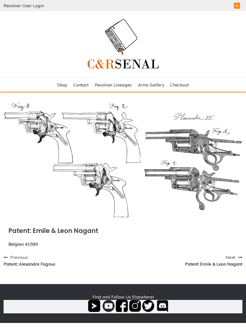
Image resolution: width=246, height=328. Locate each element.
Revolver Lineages (113, 84)
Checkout (179, 84)
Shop (62, 84)
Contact (81, 84)
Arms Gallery (151, 84)
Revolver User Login (24, 5)
